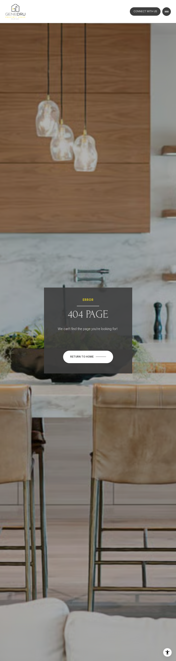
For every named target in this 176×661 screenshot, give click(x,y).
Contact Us (145, 11)
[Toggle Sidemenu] (166, 11)
